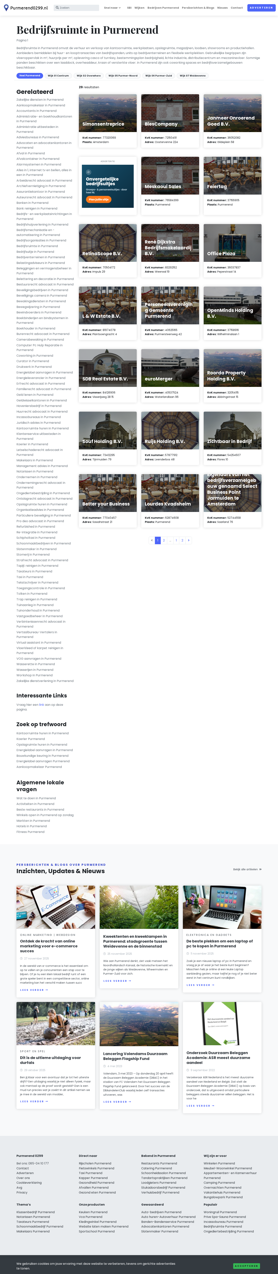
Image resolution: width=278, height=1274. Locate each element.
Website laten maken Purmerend (103, 1226)
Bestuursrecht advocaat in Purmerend (45, 284)
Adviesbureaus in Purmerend (37, 137)
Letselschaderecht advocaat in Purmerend (39, 452)
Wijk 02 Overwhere (89, 75)
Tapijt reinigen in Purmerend (37, 566)
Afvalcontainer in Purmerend (37, 159)
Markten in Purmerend (33, 821)
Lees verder (32, 990)
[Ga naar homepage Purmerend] (25, 8)
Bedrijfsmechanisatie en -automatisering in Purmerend (38, 232)
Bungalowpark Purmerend (223, 1197)
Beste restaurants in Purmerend (40, 809)
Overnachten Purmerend (222, 1187)
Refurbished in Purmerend (35, 526)
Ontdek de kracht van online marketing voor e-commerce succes (49, 946)
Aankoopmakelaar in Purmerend (40, 105)
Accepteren (246, 1266)
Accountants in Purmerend (36, 111)
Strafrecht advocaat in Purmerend (42, 560)
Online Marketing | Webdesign (47, 935)
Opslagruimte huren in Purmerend (41, 504)
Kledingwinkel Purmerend (97, 1222)
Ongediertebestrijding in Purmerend (43, 493)
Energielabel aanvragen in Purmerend (44, 372)
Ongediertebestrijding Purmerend (229, 1231)
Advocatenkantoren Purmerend (165, 1226)
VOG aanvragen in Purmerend (38, 658)
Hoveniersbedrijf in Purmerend (38, 406)
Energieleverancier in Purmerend (40, 378)
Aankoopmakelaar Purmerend (39, 767)
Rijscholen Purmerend (95, 1163)
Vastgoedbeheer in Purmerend (39, 616)
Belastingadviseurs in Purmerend (40, 263)
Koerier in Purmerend (32, 444)
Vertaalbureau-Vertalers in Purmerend (36, 634)
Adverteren (261, 7)
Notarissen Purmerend (33, 1217)
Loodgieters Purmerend (158, 1182)
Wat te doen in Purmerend (36, 798)
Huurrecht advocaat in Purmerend (42, 411)
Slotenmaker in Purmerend (36, 549)
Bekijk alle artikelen (245, 869)
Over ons (23, 1178)
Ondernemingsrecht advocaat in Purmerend (40, 485)
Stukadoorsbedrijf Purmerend (163, 1187)
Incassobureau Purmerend (223, 1222)
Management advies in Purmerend (42, 466)
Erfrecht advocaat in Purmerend (40, 383)
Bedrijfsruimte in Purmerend (37, 246)
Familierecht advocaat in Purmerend (43, 389)
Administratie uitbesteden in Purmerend (37, 129)
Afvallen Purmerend (94, 1187)
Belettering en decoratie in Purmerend (45, 279)
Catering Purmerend (156, 1168)
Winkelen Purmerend (219, 1163)
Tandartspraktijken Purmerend (164, 1178)
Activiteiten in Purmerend (35, 804)
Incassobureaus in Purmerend (38, 417)
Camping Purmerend (219, 1182)
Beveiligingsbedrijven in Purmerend (42, 290)
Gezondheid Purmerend (96, 1182)
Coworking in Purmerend (34, 355)
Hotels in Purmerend (31, 826)
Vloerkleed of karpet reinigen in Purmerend (39, 650)
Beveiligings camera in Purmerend (41, 295)
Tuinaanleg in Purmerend (35, 605)
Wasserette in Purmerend (35, 664)
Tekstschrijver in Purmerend (37, 582)
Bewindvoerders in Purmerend (38, 312)
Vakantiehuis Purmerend (222, 1192)
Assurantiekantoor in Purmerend (40, 191)
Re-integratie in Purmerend (36, 532)
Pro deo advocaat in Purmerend (40, 521)
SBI (129, 8)
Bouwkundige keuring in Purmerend (42, 756)
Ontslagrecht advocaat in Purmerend (44, 498)
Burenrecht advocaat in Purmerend (42, 334)
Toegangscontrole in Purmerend (40, 588)
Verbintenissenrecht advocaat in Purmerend (40, 624)
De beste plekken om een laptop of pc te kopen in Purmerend (219, 943)
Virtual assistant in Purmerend (38, 642)
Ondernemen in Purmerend (36, 477)
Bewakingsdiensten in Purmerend (41, 301)
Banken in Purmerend (32, 203)
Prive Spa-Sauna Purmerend (225, 1217)
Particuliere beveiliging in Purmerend (43, 515)
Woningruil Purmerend (220, 1212)
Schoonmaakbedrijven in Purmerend (43, 543)
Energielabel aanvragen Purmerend (43, 761)
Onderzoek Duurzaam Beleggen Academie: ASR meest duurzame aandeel (218, 1057)
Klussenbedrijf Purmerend (35, 1212)
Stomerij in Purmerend (33, 554)
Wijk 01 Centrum (58, 75)
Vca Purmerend (90, 1217)
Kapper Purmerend (93, 1178)
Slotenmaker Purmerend (159, 1231)
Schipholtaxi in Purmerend (35, 538)
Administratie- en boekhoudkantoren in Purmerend (44, 119)
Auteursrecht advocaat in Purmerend (44, 197)
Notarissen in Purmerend (34, 471)
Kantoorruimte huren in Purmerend (42, 428)
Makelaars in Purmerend (34, 460)
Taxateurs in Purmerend (34, 571)
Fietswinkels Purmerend (96, 1168)
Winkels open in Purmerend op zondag (45, 815)
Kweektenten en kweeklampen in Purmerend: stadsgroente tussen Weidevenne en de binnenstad (135, 941)
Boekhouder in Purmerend (35, 328)
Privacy (21, 1192)
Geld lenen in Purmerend (34, 395)
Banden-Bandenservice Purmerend (167, 1222)
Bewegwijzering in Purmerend (38, 307)
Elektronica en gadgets (209, 935)
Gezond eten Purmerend (97, 1192)
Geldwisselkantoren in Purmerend (41, 400)
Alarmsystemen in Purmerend (38, 164)
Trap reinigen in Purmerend (36, 599)
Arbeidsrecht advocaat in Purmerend (44, 180)
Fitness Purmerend (30, 832)
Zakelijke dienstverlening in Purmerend (45, 681)
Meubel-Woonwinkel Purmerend (228, 1168)
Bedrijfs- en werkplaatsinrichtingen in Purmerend (44, 216)
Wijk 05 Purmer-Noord (123, 75)
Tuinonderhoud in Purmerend (38, 610)
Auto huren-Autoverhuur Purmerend (168, 1217)
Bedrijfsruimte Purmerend (223, 1226)
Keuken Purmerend (93, 1212)
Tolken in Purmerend (31, 593)
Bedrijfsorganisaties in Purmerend (41, 240)
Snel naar (111, 8)
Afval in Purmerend (30, 153)
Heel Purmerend (29, 75)
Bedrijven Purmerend (163, 8)
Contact (237, 8)
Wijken (139, 8)
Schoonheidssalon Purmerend (163, 1173)
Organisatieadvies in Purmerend (40, 510)
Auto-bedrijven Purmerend (161, 1212)
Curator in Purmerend (32, 361)
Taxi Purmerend (90, 1173)
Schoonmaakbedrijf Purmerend (39, 1226)
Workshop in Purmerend (34, 675)
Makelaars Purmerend (33, 1231)
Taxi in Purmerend (29, 577)
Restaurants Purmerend (159, 1163)
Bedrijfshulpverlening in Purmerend (42, 224)
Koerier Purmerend (30, 739)
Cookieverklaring (29, 1182)
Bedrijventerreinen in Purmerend (40, 257)
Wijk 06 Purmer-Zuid (158, 75)
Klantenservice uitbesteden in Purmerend (38, 436)
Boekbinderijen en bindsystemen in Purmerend (42, 320)
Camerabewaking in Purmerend (40, 339)
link (41, 705)
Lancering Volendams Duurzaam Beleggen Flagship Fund (135, 1056)
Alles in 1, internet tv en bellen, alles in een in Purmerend (43, 172)
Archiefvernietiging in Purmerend (40, 186)
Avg (19, 1187)
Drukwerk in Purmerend (34, 367)
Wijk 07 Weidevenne (193, 75)
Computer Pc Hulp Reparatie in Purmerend (39, 347)
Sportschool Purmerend (97, 1231)
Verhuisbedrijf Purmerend (160, 1192)
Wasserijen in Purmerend (34, 670)
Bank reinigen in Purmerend (36, 208)
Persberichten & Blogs (198, 8)
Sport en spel (32, 1051)
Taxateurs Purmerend (32, 1222)
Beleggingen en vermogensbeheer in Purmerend (43, 270)
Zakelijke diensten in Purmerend (40, 99)
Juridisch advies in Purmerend (38, 423)
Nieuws (222, 8)
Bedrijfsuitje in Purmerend (35, 252)
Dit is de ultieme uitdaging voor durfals (50, 1060)
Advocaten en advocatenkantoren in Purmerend (43, 145)
